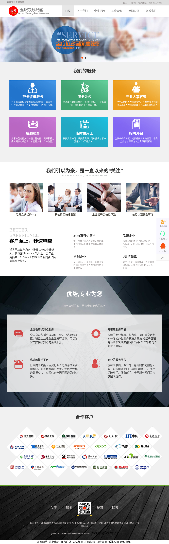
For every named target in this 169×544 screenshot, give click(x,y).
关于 (54, 508)
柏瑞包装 (89, 542)
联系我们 (151, 10)
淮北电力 (54, 542)
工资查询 (116, 10)
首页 (125, 3)
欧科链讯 (125, 542)
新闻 (133, 3)
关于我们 (82, 10)
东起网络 (42, 542)
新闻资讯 (134, 10)
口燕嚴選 (101, 542)
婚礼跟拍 (113, 542)
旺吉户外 (66, 542)
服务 (69, 508)
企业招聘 (99, 10)
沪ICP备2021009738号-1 (104, 533)
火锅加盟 (78, 542)
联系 (115, 508)
